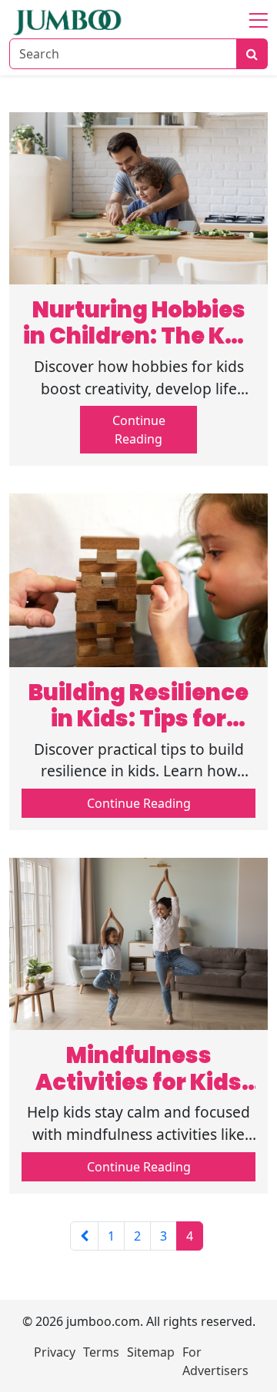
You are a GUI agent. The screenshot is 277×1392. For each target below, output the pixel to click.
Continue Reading (138, 429)
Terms (101, 1352)
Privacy (54, 1352)
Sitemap (151, 1352)
